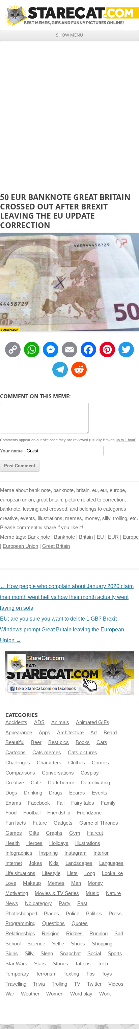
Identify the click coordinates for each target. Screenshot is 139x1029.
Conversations (58, 773)
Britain (86, 537)
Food (11, 812)
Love (10, 883)
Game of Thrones (98, 823)
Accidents (16, 722)
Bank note (39, 537)
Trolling (59, 984)
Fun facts (15, 823)
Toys (107, 974)
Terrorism (46, 974)
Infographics (18, 853)
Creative (14, 782)
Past (82, 903)
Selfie (58, 943)
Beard (110, 732)
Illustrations (87, 843)
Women (54, 994)
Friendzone (89, 812)
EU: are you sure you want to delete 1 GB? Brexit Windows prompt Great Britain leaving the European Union (62, 629)
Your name (11, 450)
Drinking (33, 793)
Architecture (70, 732)
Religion (50, 933)
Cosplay (90, 773)
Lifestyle (51, 873)
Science (36, 943)
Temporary (17, 974)
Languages (111, 863)
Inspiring (48, 853)
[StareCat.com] (69, 14)
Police (72, 913)
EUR (113, 537)
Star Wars (16, 963)
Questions (53, 923)
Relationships (20, 933)
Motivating (16, 893)
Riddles (74, 933)
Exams (13, 803)
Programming (20, 923)
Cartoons (15, 752)
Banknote (64, 537)
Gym (74, 833)
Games (13, 833)
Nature (113, 893)
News (11, 903)
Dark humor (61, 782)
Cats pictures (82, 752)
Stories (60, 963)
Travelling (15, 984)
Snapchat (70, 953)
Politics (94, 913)
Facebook (39, 803)
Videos (115, 984)
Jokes (35, 863)
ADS (39, 722)
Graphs (54, 833)
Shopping (102, 943)
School (13, 943)
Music (92, 893)
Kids (54, 863)
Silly (29, 953)
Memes (56, 883)
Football (31, 812)
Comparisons (20, 773)
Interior (101, 853)
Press (115, 913)
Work (105, 994)
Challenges (17, 762)
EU (100, 537)
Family (108, 803)
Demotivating (95, 782)
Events (99, 793)
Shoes (78, 943)
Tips (90, 974)
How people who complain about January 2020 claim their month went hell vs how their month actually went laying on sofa (67, 597)
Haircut (95, 833)
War (9, 994)
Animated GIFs (92, 722)
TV (77, 984)
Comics (100, 762)
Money (95, 883)
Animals (60, 722)
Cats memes (46, 752)
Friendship (58, 812)
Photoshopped (21, 913)
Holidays (58, 843)
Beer (36, 742)
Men (76, 883)
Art (93, 732)
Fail (60, 803)
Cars (101, 742)
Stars (40, 963)
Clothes (76, 762)
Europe (131, 537)
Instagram (75, 853)
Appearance (18, 732)
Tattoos (83, 963)
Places (51, 913)
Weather (30, 994)
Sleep (46, 953)
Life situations (20, 873)
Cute (36, 782)
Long (89, 873)
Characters (49, 762)
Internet (13, 863)
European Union (20, 546)
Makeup (32, 883)
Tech (103, 963)
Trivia (39, 984)
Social (94, 953)
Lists (72, 873)
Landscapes (78, 863)
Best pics (58, 742)
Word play (81, 994)
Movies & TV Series (57, 893)
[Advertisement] (69, 114)
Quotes (80, 923)
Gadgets (63, 823)
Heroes (34, 843)
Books (83, 742)
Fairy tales (82, 803)
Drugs (55, 793)
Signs (11, 953)
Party (65, 903)
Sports (115, 953)
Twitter (94, 984)
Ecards (77, 793)
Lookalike (112, 873)
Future (40, 823)
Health (12, 843)
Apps (44, 732)
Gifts (34, 833)
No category (38, 903)
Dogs (11, 793)
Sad (118, 933)
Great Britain (56, 546)
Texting (71, 974)
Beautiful (14, 742)
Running (98, 933)
